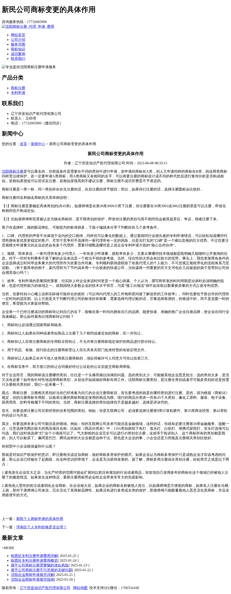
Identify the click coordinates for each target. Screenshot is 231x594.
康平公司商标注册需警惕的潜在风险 (40, 565)
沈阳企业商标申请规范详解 (32, 575)
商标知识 (18, 49)
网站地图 (80, 588)
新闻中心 (38, 144)
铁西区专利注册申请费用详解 (34, 556)
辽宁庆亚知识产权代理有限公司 (45, 588)
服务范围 (18, 44)
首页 (23, 144)
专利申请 (18, 93)
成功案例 (18, 54)
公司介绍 (18, 40)
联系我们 (18, 58)
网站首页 (18, 35)
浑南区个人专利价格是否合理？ (41, 527)
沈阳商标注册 (12, 171)
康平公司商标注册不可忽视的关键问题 (41, 570)
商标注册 (18, 88)
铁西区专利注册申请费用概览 (34, 560)
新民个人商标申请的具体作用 (39, 519)
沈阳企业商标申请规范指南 (32, 579)
